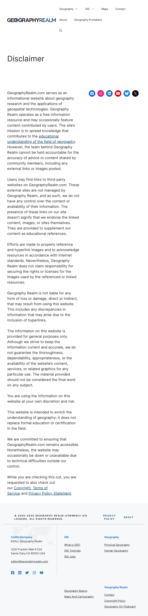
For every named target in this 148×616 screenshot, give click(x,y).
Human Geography (116, 550)
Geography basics (75, 591)
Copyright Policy (114, 600)
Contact (120, 9)
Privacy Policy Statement (50, 493)
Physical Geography (117, 545)
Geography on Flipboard (120, 606)
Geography (66, 9)
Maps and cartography (79, 596)
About (63, 19)
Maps (104, 9)
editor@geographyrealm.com (29, 561)
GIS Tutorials (72, 550)
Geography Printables (88, 19)
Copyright (22, 488)
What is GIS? (72, 545)
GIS (87, 9)
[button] (61, 30)
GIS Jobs (70, 556)
